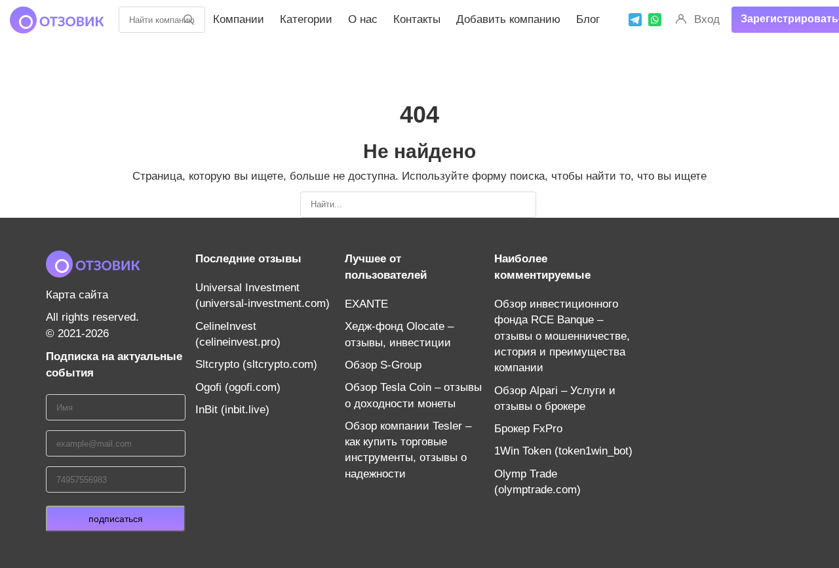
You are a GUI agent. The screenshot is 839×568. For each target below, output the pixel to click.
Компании (238, 19)
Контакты (416, 19)
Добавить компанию (508, 19)
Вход (707, 19)
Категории (306, 19)
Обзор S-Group (383, 365)
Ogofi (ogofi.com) (238, 387)
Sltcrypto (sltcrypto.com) (256, 364)
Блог (588, 19)
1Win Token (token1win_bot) (563, 451)
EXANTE (366, 304)
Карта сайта (77, 295)
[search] (189, 19)
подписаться (115, 519)
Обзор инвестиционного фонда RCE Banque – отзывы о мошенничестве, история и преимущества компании (562, 336)
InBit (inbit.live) (232, 409)
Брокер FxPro (528, 428)
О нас (363, 19)
